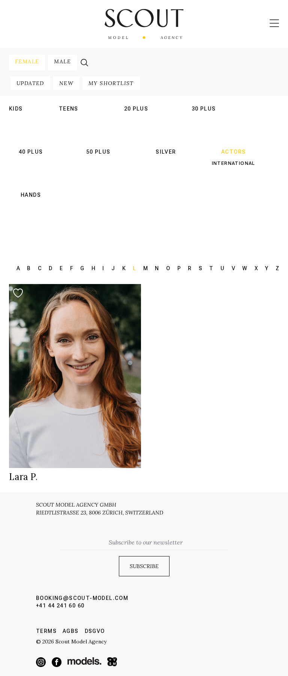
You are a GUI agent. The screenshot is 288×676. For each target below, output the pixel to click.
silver (166, 152)
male (62, 61)
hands (31, 195)
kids (16, 109)
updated (30, 83)
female (27, 61)
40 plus (31, 152)
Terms (46, 631)
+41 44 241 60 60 (60, 606)
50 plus (98, 152)
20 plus (136, 109)
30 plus (204, 109)
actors (233, 152)
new (66, 83)
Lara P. (23, 477)
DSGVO (95, 631)
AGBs (71, 631)
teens (68, 109)
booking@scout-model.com (82, 598)
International (68, 120)
